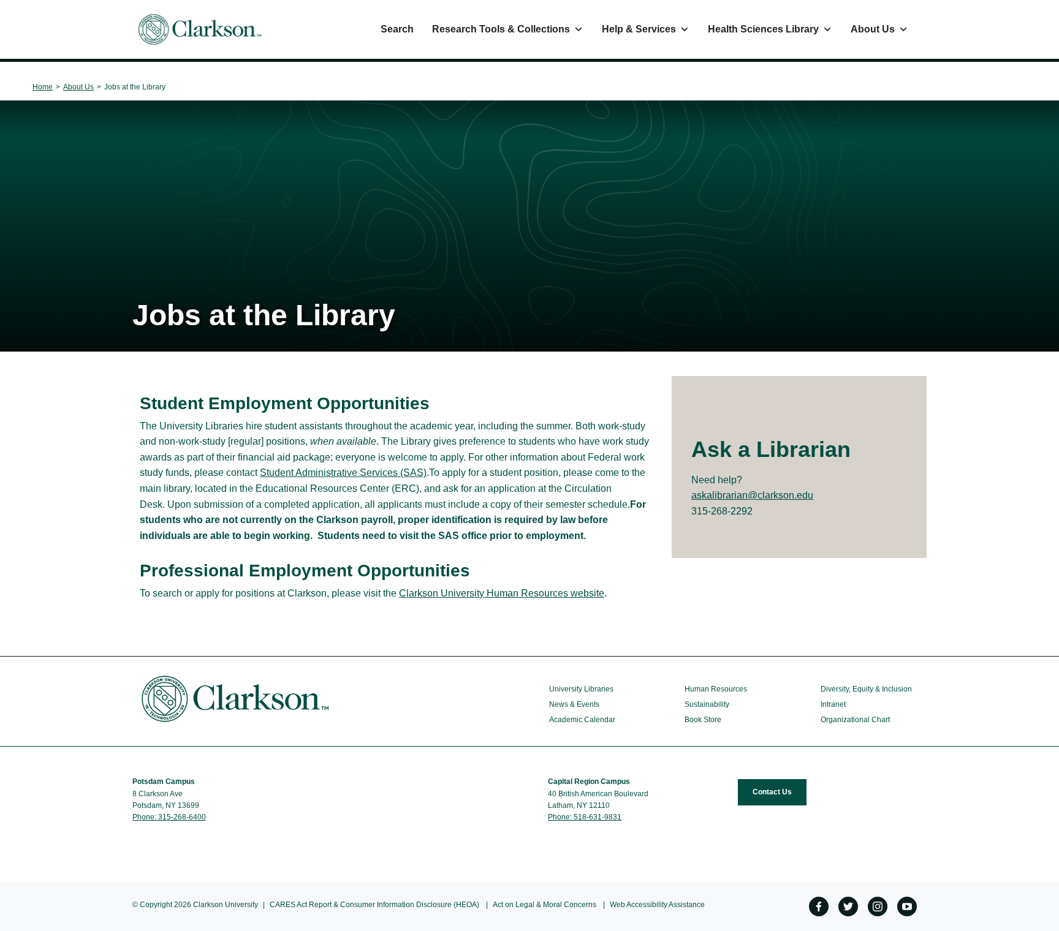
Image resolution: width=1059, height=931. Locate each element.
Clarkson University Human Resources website (501, 593)
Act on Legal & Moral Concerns (544, 904)
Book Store (703, 719)
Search (397, 29)
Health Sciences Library (763, 29)
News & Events (574, 704)
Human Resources (716, 689)
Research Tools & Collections (501, 29)
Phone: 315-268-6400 (169, 817)
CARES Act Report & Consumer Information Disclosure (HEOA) (374, 904)
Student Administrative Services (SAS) (343, 472)
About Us (873, 29)
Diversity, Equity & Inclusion (866, 689)
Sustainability (707, 704)
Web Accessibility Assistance (657, 904)
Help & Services (639, 29)
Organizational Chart (855, 719)
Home (42, 87)
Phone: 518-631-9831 (584, 817)
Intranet (833, 704)
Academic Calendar (582, 719)
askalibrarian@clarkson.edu (752, 495)
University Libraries (581, 689)
